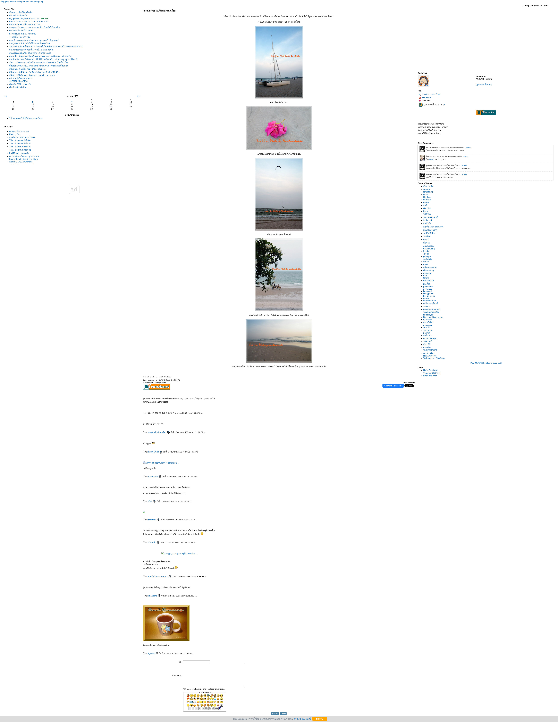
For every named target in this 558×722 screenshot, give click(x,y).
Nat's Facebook (430, 370)
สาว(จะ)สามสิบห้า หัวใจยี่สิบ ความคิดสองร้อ (29, 43)
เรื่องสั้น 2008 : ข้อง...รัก (20, 84)
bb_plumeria (429, 296)
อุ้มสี (425, 205)
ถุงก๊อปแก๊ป (153, 476)
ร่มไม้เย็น (427, 223)
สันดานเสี (428, 186)
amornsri (427, 273)
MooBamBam (429, 300)
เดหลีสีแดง (428, 192)
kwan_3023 (153, 452)
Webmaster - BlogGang (434, 358)
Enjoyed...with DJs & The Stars (23, 159)
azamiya (427, 347)
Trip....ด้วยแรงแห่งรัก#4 (20, 140)
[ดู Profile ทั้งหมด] (484, 84)
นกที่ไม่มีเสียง (429, 233)
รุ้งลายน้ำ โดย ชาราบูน (19, 37)
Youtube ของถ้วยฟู (431, 373)
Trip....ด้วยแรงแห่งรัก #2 (20, 146)
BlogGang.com (430, 376)
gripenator (428, 286)
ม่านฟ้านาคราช (430, 230)
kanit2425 (427, 319)
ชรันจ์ (426, 239)
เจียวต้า (427, 208)
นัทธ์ (150, 501)
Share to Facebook (393, 386)
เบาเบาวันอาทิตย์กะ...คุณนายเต (24, 156)
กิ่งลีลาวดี (427, 220)
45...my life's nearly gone (20, 78)
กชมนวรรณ (428, 246)
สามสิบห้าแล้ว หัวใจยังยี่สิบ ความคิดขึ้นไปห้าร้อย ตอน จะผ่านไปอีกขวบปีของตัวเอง (46, 46)
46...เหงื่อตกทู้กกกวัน (18, 15)
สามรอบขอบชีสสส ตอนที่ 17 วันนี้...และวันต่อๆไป (31, 50)
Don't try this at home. (433, 317)
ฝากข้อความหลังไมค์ (431, 94)
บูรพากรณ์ (427, 330)
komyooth (427, 291)
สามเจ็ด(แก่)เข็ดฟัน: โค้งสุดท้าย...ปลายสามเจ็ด (30, 53)
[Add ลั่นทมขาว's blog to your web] (486, 363)
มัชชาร (426, 243)
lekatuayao (428, 315)
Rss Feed (426, 97)
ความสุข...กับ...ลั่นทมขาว (20, 162)
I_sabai (151, 653)
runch (426, 264)
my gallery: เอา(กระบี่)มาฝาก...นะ (24, 18)
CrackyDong (429, 249)
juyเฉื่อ (426, 284)
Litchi (425, 211)
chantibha (153, 596)
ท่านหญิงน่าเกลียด (431, 312)
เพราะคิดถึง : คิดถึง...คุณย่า (21, 30)
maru (425, 275)
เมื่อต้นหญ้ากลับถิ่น (17, 87)
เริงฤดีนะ (427, 200)
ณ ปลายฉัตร (429, 353)
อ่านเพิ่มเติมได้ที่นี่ (302, 718)
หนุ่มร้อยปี (427, 341)
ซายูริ (426, 254)
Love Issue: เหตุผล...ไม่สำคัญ (22, 34)
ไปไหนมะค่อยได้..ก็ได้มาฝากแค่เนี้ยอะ (26, 118)
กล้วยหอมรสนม (430, 267)
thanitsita (152, 520)
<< (5, 96)
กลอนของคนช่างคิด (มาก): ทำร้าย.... (25, 24)
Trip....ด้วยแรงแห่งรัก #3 (20, 143)
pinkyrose (427, 289)
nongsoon (427, 325)
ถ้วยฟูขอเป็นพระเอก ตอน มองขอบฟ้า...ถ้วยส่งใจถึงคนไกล (34, 27)
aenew (426, 298)
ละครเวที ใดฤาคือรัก (18, 81)
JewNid (426, 327)
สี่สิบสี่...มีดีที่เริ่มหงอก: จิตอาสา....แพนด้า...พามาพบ (32, 75)
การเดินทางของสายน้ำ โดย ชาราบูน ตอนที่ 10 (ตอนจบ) (34, 40)
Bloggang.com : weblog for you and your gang (21, 1)
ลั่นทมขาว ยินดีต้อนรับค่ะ (20, 12)
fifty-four (427, 197)
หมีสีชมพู (427, 214)
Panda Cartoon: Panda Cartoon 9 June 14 (28, 21)
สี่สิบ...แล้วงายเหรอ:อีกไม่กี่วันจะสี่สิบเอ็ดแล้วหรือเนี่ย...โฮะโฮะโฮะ (38, 62)
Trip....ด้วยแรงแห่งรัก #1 (20, 150)
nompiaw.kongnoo (431, 309)
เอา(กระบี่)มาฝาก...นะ (19, 131)
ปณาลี (426, 261)
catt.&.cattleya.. (430, 338)
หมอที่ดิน (427, 236)
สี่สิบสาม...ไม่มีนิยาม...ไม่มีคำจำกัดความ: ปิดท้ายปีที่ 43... (34, 72)
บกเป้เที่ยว (428, 322)
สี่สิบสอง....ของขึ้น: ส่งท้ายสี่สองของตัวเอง (27, 69)
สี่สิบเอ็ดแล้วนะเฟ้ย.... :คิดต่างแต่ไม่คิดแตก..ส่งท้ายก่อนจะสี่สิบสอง (38, 66)
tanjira (426, 278)
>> (138, 96)
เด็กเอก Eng (428, 270)
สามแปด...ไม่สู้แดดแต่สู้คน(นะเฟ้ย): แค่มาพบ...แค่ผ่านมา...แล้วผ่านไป (40, 56)
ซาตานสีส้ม (428, 280)
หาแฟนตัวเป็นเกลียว (157, 432)
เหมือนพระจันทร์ (430, 303)
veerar (426, 194)
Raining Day (14, 134)
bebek (426, 202)
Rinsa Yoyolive (430, 356)
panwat (426, 333)
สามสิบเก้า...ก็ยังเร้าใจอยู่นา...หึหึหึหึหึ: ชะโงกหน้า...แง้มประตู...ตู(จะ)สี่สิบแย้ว (43, 59)
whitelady (427, 259)
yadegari (427, 256)
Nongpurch (428, 293)
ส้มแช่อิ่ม (152, 542)
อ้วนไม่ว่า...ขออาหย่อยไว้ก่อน (22, 137)
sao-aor (426, 189)
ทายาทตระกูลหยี (430, 217)
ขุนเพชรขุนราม (430, 350)
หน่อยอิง (427, 306)
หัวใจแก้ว (427, 335)
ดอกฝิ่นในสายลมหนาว (158, 576)
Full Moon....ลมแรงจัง (19, 153)
